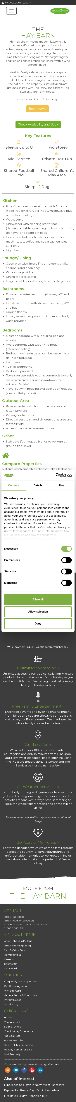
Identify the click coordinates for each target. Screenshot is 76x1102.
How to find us (12, 954)
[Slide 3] (28, 21)
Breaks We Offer (14, 1040)
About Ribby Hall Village (18, 941)
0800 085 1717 (14, 928)
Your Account (12, 1022)
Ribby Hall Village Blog (17, 945)
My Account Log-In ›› (18, 2)
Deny (38, 623)
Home (8, 1017)
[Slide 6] (48, 21)
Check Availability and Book (38, 124)
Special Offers (12, 1026)
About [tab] (62, 485)
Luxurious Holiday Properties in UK (26, 1096)
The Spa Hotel (12, 1035)
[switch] (66, 560)
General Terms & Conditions (20, 995)
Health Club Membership (19, 1045)
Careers (8, 959)
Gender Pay (11, 1004)
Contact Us (10, 964)
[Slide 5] (41, 21)
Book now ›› (37, 108)
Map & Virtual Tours (15, 950)
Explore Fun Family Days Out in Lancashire (31, 1090)
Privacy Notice (12, 1000)
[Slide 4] (34, 21)
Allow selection (38, 611)
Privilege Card (12, 990)
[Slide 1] (15, 21)
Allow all (38, 599)
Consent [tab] (13, 485)
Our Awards (11, 968)
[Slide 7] (54, 21)
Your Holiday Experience (19, 1031)
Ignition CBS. (51, 1064)
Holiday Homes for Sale (18, 1049)
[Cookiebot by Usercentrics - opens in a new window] (55, 475)
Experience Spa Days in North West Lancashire (34, 1085)
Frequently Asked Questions (21, 981)
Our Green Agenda (15, 986)
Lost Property (12, 1054)
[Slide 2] (21, 21)
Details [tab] (38, 485)
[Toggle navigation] (11, 10)
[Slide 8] (61, 21)
